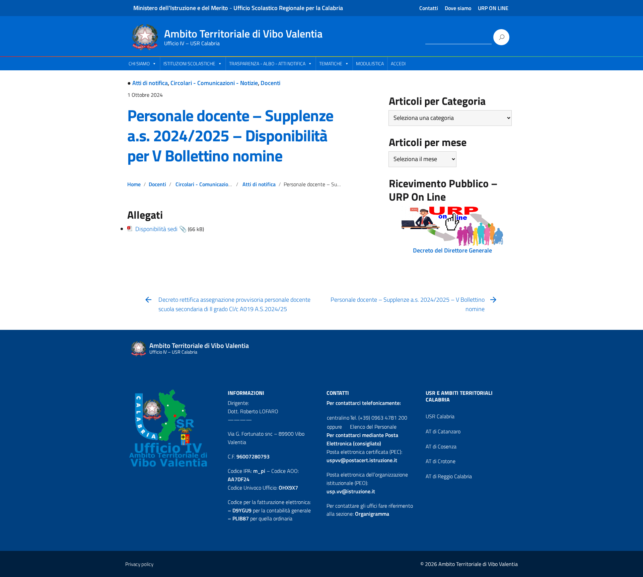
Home (134, 184)
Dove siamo (458, 8)
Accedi (398, 63)
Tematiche (330, 63)
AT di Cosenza (441, 446)
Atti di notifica (150, 82)
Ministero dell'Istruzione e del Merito (180, 7)
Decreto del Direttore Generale (452, 250)
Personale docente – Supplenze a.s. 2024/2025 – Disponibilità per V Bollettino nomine (230, 135)
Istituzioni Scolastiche (189, 63)
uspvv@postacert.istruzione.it (362, 460)
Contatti (428, 8)
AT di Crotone (440, 461)
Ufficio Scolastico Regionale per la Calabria (288, 7)
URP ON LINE (493, 8)
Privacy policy (139, 564)
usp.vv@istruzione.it (351, 491)
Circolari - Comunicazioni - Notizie (214, 82)
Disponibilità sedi (156, 228)
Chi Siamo (139, 63)
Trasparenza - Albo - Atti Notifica (267, 63)
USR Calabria (440, 416)
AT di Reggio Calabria (449, 476)
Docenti (270, 82)
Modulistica (370, 63)
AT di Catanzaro (443, 431)
